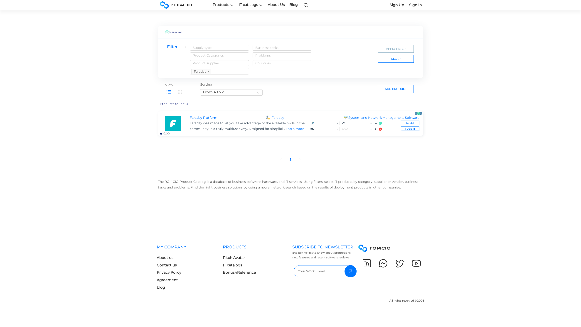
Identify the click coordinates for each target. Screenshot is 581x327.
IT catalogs (248, 5)
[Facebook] (383, 263)
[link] (306, 5)
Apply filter (396, 48)
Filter (172, 46)
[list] (168, 92)
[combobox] (219, 48)
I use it (410, 128)
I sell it (410, 122)
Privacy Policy (169, 272)
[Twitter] (399, 263)
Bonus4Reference (239, 272)
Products (221, 5)
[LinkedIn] (366, 263)
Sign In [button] (415, 5)
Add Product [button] (396, 89)
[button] (383, 118)
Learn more (295, 129)
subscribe (351, 271)
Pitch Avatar (234, 257)
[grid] (179, 92)
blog (161, 287)
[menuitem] (190, 268)
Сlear (396, 58)
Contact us (167, 265)
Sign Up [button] (397, 5)
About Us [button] (276, 4)
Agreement (167, 280)
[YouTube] (416, 263)
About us (165, 257)
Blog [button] (293, 4)
